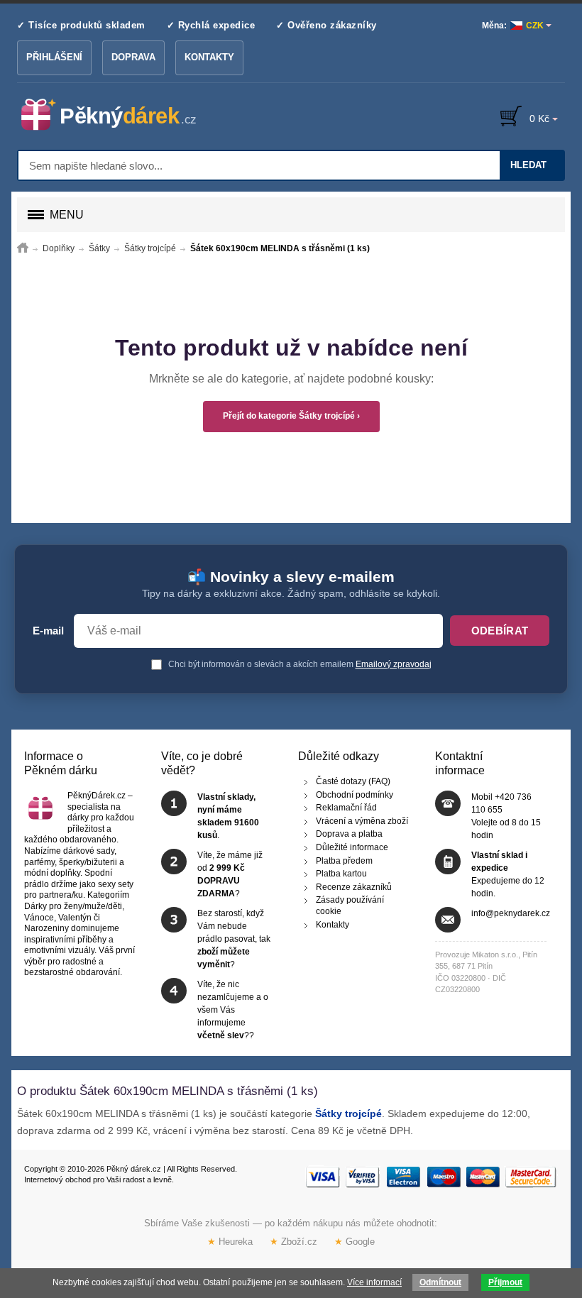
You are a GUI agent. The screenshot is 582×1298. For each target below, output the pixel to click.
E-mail (48, 631)
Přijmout (505, 1282)
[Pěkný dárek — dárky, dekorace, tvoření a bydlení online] (120, 115)
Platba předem (344, 860)
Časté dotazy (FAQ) (353, 781)
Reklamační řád (346, 808)
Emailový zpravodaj (394, 664)
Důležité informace (352, 847)
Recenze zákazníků (354, 887)
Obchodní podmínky (354, 794)
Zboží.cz (293, 1241)
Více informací (374, 1282)
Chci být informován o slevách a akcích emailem (299, 664)
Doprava (133, 57)
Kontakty (209, 57)
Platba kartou (341, 874)
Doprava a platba (349, 834)
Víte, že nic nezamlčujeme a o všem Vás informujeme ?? (232, 1009)
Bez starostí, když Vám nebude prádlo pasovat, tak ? (233, 938)
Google (354, 1241)
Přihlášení (54, 57)
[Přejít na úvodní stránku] (22, 248)
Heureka (230, 1241)
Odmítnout (440, 1282)
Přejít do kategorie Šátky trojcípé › (291, 416)
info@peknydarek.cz (510, 913)
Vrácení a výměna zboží (362, 821)
